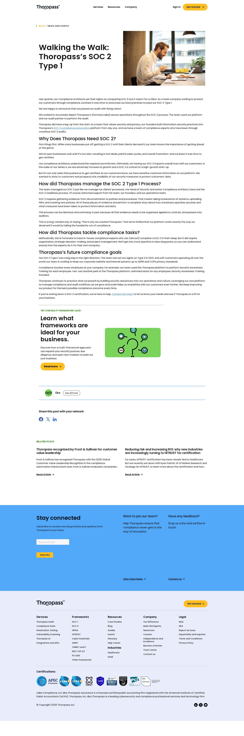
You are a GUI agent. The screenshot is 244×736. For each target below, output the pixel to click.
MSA (181, 622)
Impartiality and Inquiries (192, 634)
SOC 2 (75, 626)
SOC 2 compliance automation (72, 128)
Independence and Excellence (153, 640)
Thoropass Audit (45, 622)
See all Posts (71, 393)
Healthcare (113, 652)
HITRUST (76, 634)
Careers (147, 634)
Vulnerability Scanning (48, 634)
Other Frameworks (81, 660)
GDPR (75, 643)
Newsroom (148, 630)
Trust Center (150, 650)
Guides (111, 630)
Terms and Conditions (190, 638)
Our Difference (151, 622)
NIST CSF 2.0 (78, 651)
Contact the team (122, 294)
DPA (181, 626)
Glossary (112, 638)
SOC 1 (75, 622)
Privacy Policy (186, 643)
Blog (42, 26)
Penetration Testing (46, 630)
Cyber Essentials (81, 638)
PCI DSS (76, 655)
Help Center (114, 643)
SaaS (110, 657)
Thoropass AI (43, 638)
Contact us (149, 654)
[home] (48, 7)
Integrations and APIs (47, 643)
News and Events (58, 26)
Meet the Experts (152, 626)
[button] (98, 7)
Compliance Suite (45, 626)
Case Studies (115, 622)
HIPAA (75, 630)
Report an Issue (187, 630)
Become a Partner (152, 645)
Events (111, 634)
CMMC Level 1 (79, 647)
